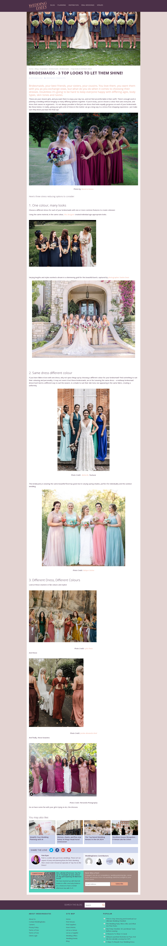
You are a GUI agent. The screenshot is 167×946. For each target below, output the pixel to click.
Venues (100, 5)
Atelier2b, (85, 475)
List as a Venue (71, 930)
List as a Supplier (72, 933)
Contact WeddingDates (37, 922)
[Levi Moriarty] (120, 864)
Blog (52, 5)
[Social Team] (109, 864)
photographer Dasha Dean (118, 277)
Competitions (37, 874)
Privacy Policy (34, 927)
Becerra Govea (87, 189)
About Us (32, 919)
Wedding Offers (71, 936)
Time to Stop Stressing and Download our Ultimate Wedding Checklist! (121, 920)
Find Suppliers (71, 925)
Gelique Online (88, 570)
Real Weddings (87, 5)
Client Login (33, 936)
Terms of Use (34, 930)
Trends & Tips (60, 78)
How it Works (71, 927)
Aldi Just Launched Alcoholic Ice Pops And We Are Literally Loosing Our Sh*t (121, 938)
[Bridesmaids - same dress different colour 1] (83, 430)
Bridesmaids (50, 78)
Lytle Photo (89, 648)
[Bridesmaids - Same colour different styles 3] (83, 319)
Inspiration (74, 5)
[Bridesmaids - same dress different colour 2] (83, 528)
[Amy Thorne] (89, 864)
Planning (61, 5)
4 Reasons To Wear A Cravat (116, 934)
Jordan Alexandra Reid (88, 733)
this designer (69, 214)
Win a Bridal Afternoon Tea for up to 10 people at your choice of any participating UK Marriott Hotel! (68, 876)
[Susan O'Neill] (99, 864)
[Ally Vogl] (130, 864)
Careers (32, 925)
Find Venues (70, 922)
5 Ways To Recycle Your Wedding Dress (120, 942)
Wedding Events (71, 938)
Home (68, 919)
